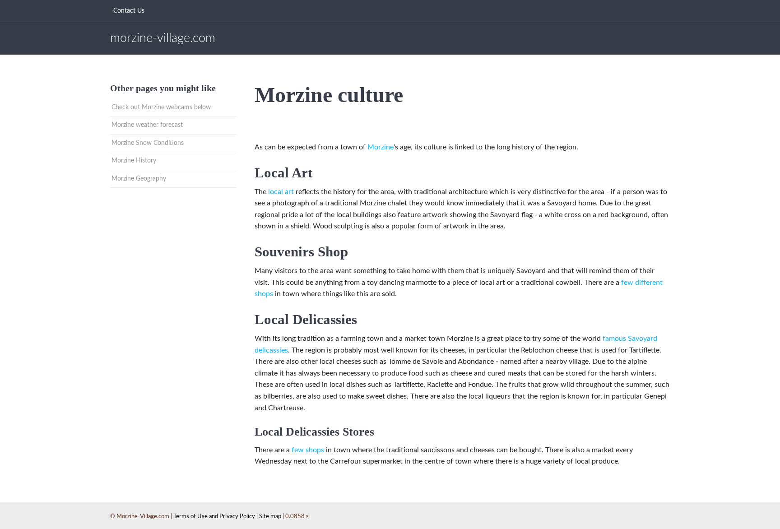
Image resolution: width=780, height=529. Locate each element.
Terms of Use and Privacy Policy (214, 517)
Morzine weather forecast (147, 125)
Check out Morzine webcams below (161, 107)
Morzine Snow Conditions (147, 143)
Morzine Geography (138, 179)
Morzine (380, 147)
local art (281, 191)
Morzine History (133, 161)
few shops (308, 450)
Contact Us (128, 11)
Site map (270, 517)
